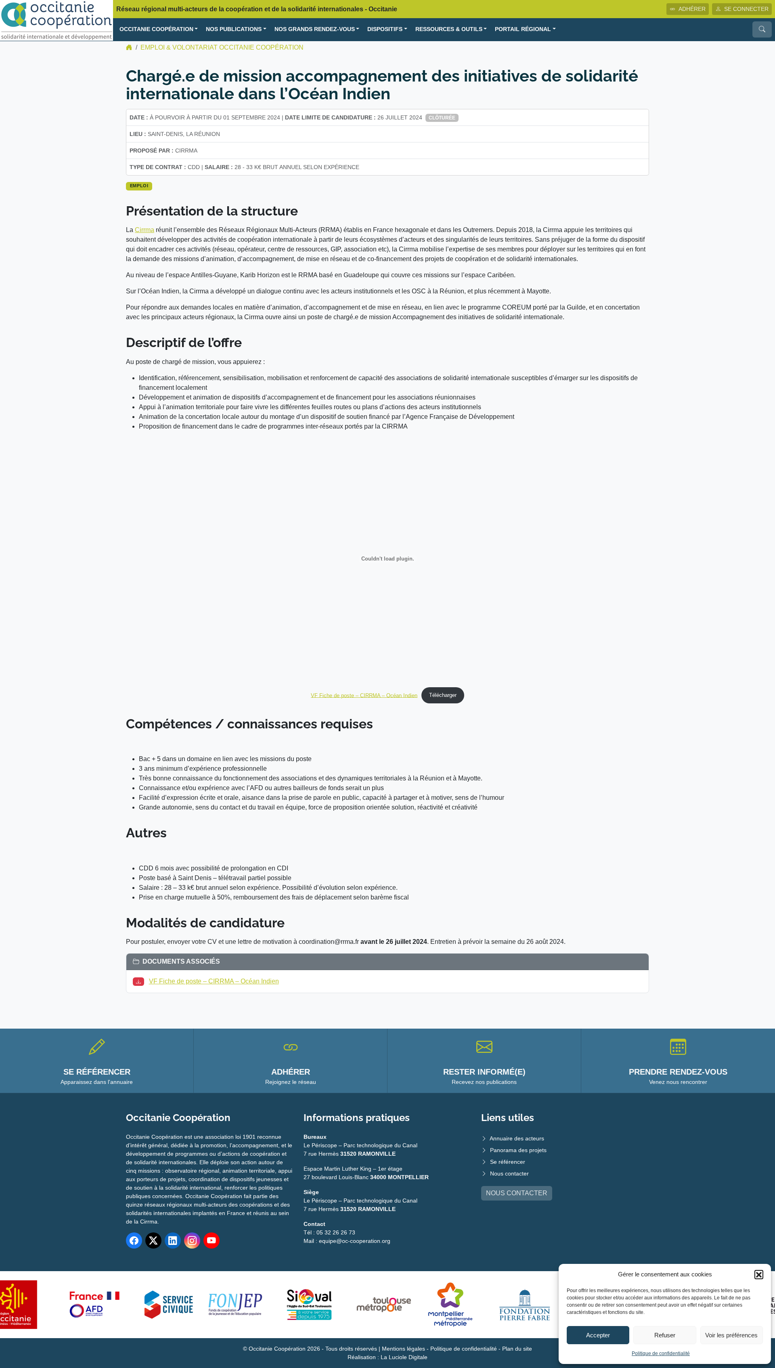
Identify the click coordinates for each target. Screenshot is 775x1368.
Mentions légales (403, 1348)
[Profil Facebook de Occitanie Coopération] (134, 1240)
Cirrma (144, 229)
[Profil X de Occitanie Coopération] (153, 1240)
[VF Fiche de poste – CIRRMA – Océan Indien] (140, 981)
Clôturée (442, 118)
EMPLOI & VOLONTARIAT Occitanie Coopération (222, 47)
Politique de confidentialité (661, 1353)
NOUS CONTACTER (516, 1193)
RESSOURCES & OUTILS (448, 29)
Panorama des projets (518, 1150)
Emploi (139, 185)
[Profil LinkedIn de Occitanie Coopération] (173, 1240)
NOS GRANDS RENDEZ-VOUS (314, 29)
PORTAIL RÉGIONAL (523, 29)
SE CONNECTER (746, 9)
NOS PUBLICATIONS (234, 29)
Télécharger (443, 695)
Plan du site (517, 1348)
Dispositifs (384, 29)
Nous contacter (509, 1173)
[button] (759, 1274)
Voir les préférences (731, 1335)
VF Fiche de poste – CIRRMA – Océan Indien (364, 695)
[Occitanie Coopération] (56, 20)
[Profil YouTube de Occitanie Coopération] (211, 1240)
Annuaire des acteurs (517, 1138)
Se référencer (507, 1162)
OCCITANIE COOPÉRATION (156, 29)
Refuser (664, 1335)
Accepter (598, 1335)
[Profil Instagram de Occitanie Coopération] (192, 1240)
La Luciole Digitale (404, 1357)
